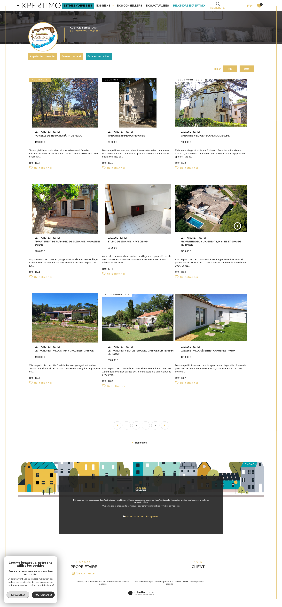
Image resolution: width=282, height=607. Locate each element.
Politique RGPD (197, 582)
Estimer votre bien (98, 56)
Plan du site (157, 582)
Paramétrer (18, 594)
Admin (185, 582)
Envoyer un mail (72, 56)
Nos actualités (157, 5)
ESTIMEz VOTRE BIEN (78, 5)
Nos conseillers (129, 5)
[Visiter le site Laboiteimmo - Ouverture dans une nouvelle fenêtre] (141, 596)
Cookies (169, 584)
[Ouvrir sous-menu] (112, 5)
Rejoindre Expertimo (189, 5)
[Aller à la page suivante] (165, 425)
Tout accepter (43, 594)
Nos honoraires (142, 582)
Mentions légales (172, 582)
